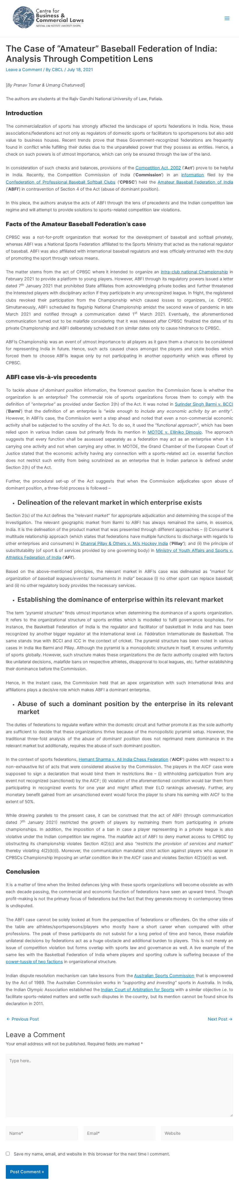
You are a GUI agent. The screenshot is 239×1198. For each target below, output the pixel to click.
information (192, 174)
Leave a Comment (24, 69)
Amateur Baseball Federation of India (195, 182)
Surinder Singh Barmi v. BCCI (204, 404)
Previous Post (22, 1019)
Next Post (220, 1019)
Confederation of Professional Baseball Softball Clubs (60, 182)
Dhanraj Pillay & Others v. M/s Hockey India (124, 543)
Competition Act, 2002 (158, 167)
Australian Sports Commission (164, 975)
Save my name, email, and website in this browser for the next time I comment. (92, 1154)
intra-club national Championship (194, 272)
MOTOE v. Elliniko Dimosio (175, 432)
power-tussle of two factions (34, 961)
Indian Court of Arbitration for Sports (137, 989)
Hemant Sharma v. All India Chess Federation (123, 759)
